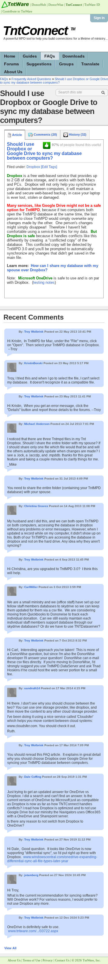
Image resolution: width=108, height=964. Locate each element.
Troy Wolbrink (33, 331)
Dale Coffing (32, 776)
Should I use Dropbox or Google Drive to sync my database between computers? (54, 80)
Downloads (73, 56)
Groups (66, 64)
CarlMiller (31, 587)
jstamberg (31, 875)
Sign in (99, 18)
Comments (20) (45, 134)
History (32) (77, 134)
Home (9, 56)
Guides (30, 56)
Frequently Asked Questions (31, 79)
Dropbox (33, 167)
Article (16, 135)
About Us (13, 71)
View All (10, 948)
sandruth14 (32, 688)
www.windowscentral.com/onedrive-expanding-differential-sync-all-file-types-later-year (52, 859)
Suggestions (39, 64)
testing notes (44, 282)
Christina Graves (36, 506)
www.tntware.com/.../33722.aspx (33, 931)
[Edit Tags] (49, 167)
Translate (90, 64)
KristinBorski (33, 363)
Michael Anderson (37, 423)
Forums (11, 64)
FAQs (49, 56)
